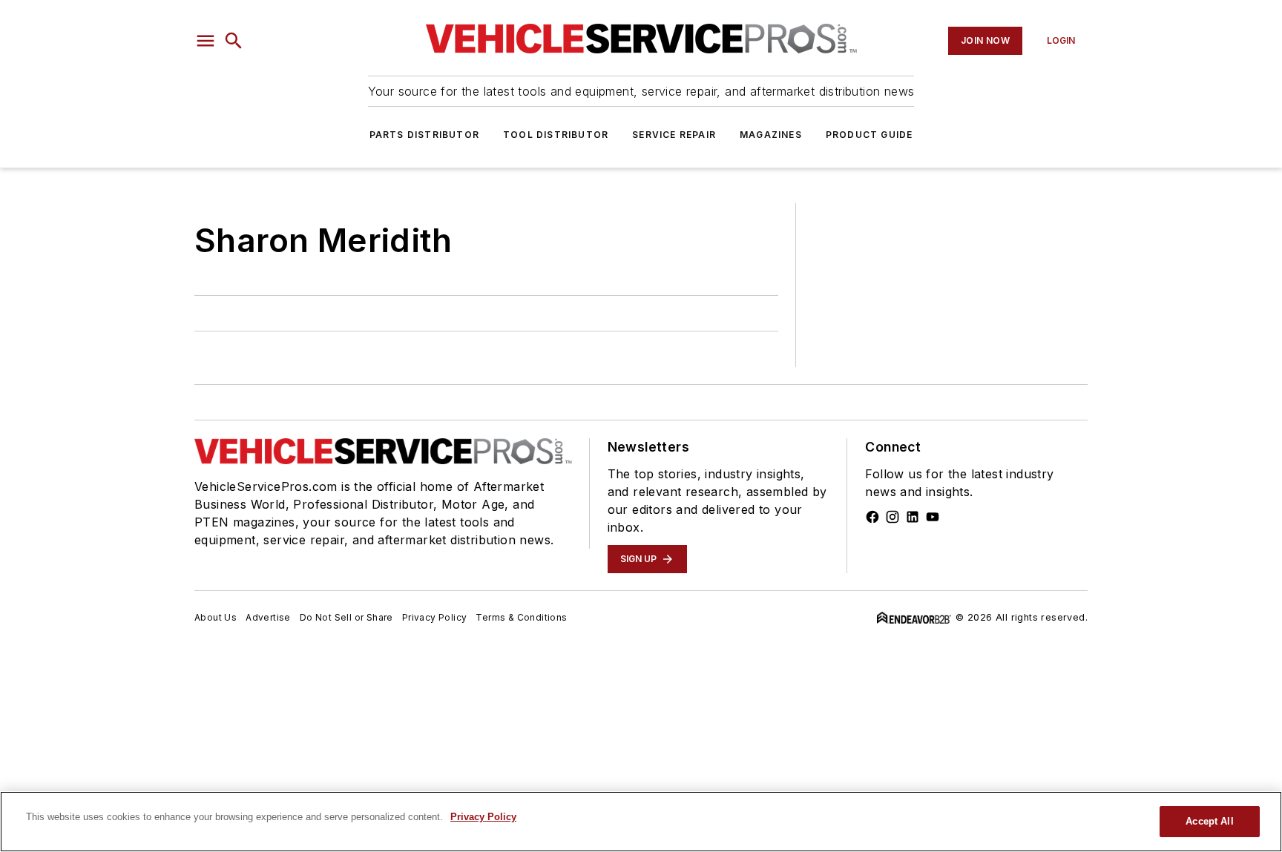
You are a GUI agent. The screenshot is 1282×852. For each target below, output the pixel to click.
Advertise (268, 617)
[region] (641, 821)
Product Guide (869, 134)
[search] (234, 41)
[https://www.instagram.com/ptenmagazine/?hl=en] (892, 516)
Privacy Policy (434, 617)
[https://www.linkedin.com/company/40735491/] (912, 516)
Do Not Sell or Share (346, 617)
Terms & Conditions (521, 617)
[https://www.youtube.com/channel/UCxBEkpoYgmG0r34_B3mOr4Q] (932, 516)
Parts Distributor (424, 134)
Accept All (1209, 821)
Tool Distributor (555, 134)
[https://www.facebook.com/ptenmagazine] (872, 516)
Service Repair (674, 134)
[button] (205, 41)
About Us (215, 617)
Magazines (771, 134)
